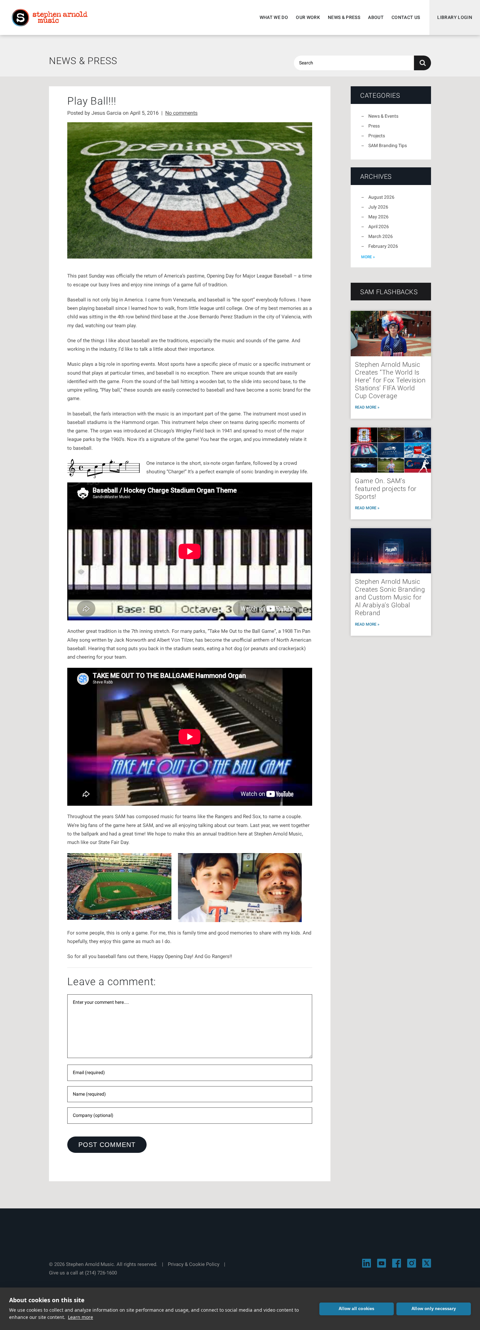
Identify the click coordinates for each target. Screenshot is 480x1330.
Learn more (80, 1317)
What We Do (274, 17)
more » (368, 257)
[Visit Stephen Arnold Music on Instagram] (411, 1263)
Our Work (308, 17)
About (376, 17)
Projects (376, 135)
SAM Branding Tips (387, 145)
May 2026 (378, 216)
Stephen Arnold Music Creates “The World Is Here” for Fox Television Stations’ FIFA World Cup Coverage (390, 380)
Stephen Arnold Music (50, 17)
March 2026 (380, 236)
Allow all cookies (356, 1308)
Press (374, 125)
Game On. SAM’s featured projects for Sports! (386, 488)
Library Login (454, 17)
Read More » (367, 407)
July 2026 (378, 207)
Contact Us (406, 17)
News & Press (344, 17)
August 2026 (381, 197)
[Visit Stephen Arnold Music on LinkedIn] (366, 1263)
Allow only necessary (433, 1308)
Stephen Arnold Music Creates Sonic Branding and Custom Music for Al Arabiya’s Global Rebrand (390, 597)
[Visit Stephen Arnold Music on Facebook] (396, 1263)
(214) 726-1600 (101, 1273)
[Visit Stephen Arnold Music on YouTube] (381, 1263)
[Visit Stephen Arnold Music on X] (426, 1263)
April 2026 (378, 226)
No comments (181, 113)
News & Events (383, 116)
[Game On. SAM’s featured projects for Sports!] (391, 450)
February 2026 (383, 246)
